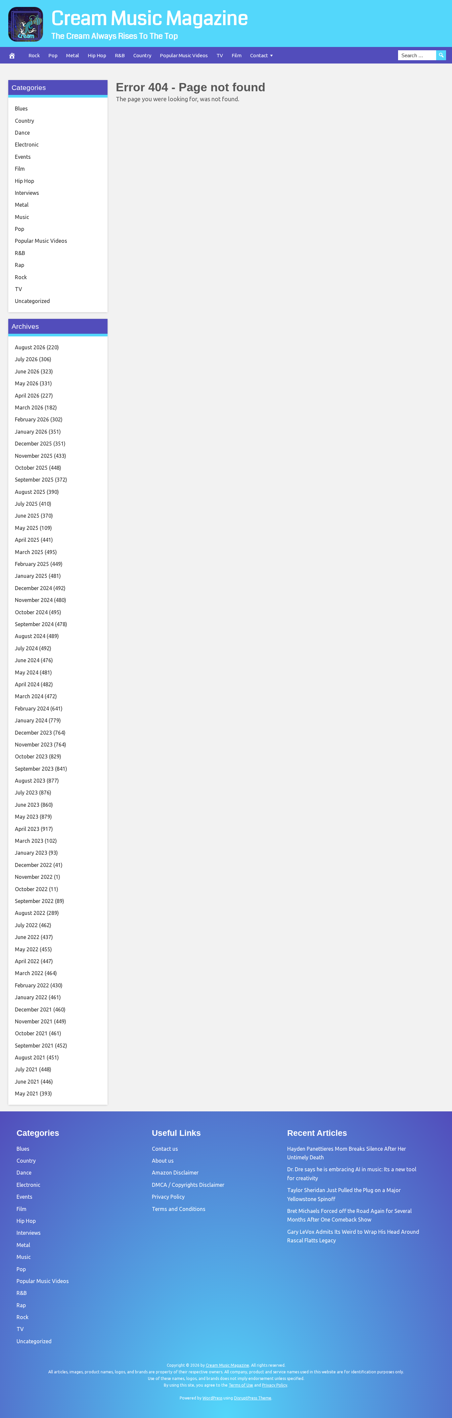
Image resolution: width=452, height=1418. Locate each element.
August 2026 (30, 347)
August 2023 (30, 781)
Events (23, 157)
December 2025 (33, 444)
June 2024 (27, 660)
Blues (21, 108)
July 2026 (26, 359)
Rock (34, 55)
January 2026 (31, 432)
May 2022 (26, 949)
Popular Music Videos (184, 55)
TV (219, 55)
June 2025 (27, 516)
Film (237, 55)
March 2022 (29, 973)
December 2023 (33, 733)
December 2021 (33, 1009)
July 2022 (26, 925)
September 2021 (34, 1046)
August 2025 (30, 492)
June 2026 (27, 371)
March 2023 (29, 841)
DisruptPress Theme (252, 1398)
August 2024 (30, 636)
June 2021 (27, 1082)
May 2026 (26, 383)
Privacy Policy (168, 1197)
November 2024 (34, 600)
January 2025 (31, 576)
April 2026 (27, 396)
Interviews (27, 193)
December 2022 (33, 865)
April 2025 (27, 540)
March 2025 (29, 552)
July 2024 (26, 648)
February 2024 (32, 708)
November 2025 (34, 456)
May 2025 (26, 528)
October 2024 (31, 612)
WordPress (212, 1398)
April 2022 (27, 961)
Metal (72, 55)
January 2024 (31, 720)
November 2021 (34, 1021)
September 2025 (34, 480)
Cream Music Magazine (149, 18)
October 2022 (31, 889)
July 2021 (26, 1069)
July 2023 (26, 792)
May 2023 (26, 817)
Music (22, 217)
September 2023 (34, 769)
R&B (120, 55)
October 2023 (31, 756)
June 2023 (27, 805)
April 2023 (27, 829)
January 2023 (31, 853)
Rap (19, 265)
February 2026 (32, 419)
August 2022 (30, 913)
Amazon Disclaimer (175, 1173)
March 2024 (29, 696)
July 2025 (26, 504)
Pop (53, 55)
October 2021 (31, 1033)
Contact (259, 55)
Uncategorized (32, 301)
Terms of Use (241, 1385)
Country (142, 55)
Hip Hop (97, 55)
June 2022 (27, 937)
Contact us (165, 1149)
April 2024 (27, 684)
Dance (22, 133)
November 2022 (34, 877)
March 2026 (29, 407)
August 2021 (30, 1057)
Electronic (27, 145)
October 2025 (31, 468)
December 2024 (33, 588)
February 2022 (32, 985)
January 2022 (31, 997)
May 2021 (26, 1093)
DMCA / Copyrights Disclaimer (188, 1185)
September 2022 (34, 901)
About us (163, 1161)
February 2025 (32, 564)
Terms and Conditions (178, 1209)
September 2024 (34, 624)
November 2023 (34, 745)
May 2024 (26, 672)
